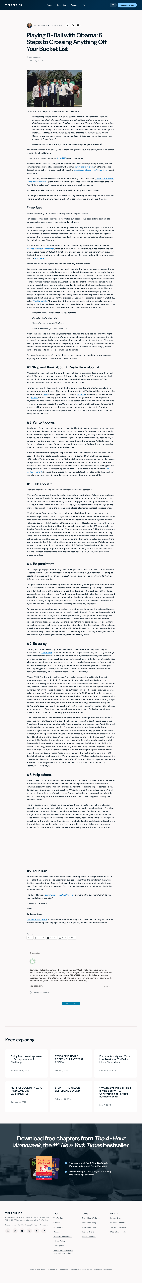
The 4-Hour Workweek (91, 1218)
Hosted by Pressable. (39, 1225)
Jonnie (34, 397)
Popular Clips (115, 1218)
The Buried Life (40, 301)
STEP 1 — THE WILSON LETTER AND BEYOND (67, 1089)
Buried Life (62, 158)
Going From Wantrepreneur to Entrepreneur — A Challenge (27, 1059)
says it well (46, 652)
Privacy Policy (59, 1241)
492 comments (35, 57)
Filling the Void (38, 61)
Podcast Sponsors (117, 1222)
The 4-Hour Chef (89, 1227)
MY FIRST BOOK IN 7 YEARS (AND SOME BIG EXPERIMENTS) (26, 1090)
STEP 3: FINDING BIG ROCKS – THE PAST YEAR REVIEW (69, 1059)
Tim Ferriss (58, 1218)
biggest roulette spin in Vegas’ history (91, 170)
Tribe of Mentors (89, 1236)
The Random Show (118, 1227)
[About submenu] (54, 5)
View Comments (71, 1003)
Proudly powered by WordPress (17, 1225)
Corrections (58, 1227)
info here (39, 258)
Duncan (81, 394)
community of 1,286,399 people (59, 895)
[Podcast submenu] (79, 5)
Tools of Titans (88, 1232)
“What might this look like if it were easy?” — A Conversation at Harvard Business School (115, 1092)
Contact (56, 1222)
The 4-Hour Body (89, 1222)
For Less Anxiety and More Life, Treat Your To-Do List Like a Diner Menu (114, 1059)
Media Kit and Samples (62, 1236)
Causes (56, 1232)
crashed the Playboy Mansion (40, 248)
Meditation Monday (118, 1232)
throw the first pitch (84, 167)
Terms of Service (60, 1246)
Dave (45, 394)
